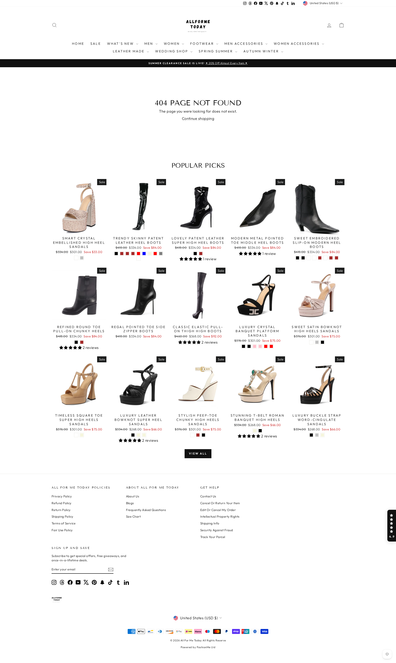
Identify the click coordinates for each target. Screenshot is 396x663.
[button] (391, 526)
